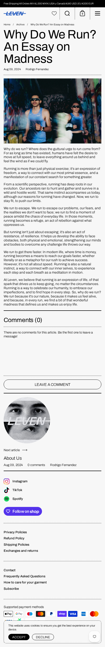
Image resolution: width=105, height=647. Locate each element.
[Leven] (24, 13)
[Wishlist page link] (54, 13)
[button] (67, 13)
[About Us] (27, 420)
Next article (12, 450)
